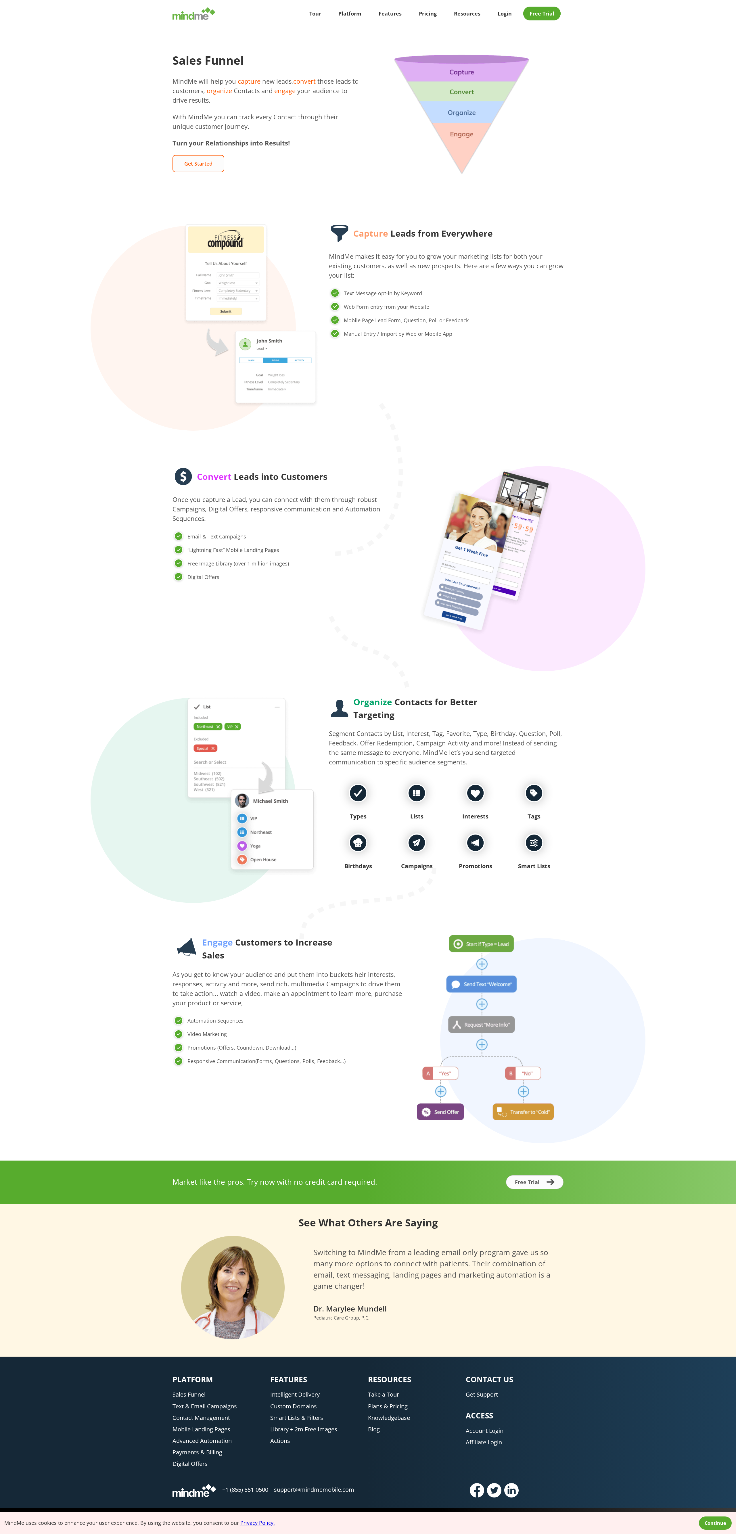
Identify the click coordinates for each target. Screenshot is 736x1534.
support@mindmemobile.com (314, 1489)
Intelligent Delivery (295, 1394)
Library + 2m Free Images (303, 1429)
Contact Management (201, 1418)
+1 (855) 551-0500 (245, 1489)
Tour (315, 13)
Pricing (428, 13)
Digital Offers (190, 1464)
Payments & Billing (197, 1452)
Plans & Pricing (388, 1406)
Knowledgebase (389, 1418)
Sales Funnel (189, 1394)
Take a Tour (383, 1394)
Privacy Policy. (257, 1522)
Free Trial (542, 13)
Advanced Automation (202, 1441)
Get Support (482, 1394)
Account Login (484, 1431)
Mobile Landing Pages (201, 1429)
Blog (374, 1429)
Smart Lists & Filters (296, 1418)
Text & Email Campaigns (204, 1406)
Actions (280, 1441)
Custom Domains (293, 1406)
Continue (715, 1523)
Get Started (198, 163)
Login (505, 13)
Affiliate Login (484, 1442)
